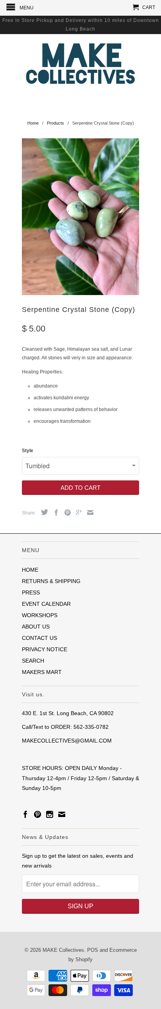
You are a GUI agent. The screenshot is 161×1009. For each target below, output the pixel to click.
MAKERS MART (42, 672)
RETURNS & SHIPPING (51, 581)
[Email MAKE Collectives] (61, 814)
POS (92, 950)
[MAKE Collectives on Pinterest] (37, 814)
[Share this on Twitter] (42, 512)
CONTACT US (39, 638)
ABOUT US (36, 626)
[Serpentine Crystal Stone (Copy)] (80, 216)
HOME (30, 570)
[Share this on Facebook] (54, 512)
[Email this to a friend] (88, 512)
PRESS (31, 592)
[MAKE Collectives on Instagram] (49, 814)
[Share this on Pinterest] (66, 512)
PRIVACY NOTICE (44, 649)
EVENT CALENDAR (46, 604)
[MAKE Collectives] (80, 62)
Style (27, 450)
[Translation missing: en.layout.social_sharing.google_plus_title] (77, 512)
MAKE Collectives (63, 950)
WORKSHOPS (39, 615)
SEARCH (33, 661)
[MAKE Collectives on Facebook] (25, 814)
